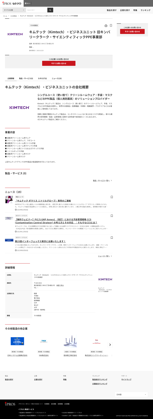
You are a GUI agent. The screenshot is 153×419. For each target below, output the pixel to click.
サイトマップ (126, 379)
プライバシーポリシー (24, 404)
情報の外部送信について (37, 404)
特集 (135, 10)
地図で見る (60, 285)
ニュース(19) (57, 78)
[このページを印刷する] (106, 25)
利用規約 (46, 404)
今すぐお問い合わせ (58, 63)
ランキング (146, 10)
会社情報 (53, 404)
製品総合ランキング (99, 379)
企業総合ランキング (99, 383)
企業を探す (125, 10)
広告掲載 (66, 404)
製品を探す (112, 10)
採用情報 (60, 404)
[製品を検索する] (50, 10)
